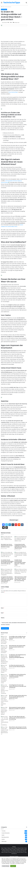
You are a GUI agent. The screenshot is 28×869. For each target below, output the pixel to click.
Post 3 (9, 848)
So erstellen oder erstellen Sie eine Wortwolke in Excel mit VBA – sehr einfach (17, 638)
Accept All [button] (13, 866)
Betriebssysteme (5, 837)
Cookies (16, 856)
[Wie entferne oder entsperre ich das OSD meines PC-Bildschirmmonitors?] (4, 775)
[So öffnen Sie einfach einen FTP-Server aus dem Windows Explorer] (4, 669)
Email (2, 612)
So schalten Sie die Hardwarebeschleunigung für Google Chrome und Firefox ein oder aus (7, 561)
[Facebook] (3, 524)
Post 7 (23, 848)
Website (2, 617)
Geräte (3, 839)
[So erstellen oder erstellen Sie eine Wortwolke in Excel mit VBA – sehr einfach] (4, 640)
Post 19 (16, 850)
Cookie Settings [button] (5, 866)
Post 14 (22, 849)
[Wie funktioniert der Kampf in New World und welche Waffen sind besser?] (4, 649)
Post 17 (8, 850)
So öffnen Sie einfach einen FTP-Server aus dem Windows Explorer (17, 666)
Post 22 (24, 850)
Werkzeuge (4, 841)
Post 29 (14, 853)
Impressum (12, 856)
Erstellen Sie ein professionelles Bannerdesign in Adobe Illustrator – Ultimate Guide (20, 562)
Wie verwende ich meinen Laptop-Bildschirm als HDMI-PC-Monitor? (17, 708)
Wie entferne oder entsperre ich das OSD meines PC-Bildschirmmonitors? (18, 727)
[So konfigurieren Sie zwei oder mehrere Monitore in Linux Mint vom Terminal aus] (4, 689)
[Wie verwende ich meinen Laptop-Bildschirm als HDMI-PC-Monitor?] (4, 711)
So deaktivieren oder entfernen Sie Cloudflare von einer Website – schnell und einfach (17, 676)
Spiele (3, 835)
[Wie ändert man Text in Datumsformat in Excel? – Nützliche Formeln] (7, 539)
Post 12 (14, 849)
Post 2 (6, 848)
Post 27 (22, 852)
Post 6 (19, 848)
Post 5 (16, 848)
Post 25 (14, 852)
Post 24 (10, 852)
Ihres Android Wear (13, 92)
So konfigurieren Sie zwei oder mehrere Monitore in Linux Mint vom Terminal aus (17, 686)
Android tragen (14, 520)
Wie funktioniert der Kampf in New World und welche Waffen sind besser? (17, 647)
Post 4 (12, 848)
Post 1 (2, 848)
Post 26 (18, 852)
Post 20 (20, 850)
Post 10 (7, 849)
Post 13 (18, 849)
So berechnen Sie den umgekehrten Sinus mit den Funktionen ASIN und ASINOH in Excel (20, 546)
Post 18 (12, 850)
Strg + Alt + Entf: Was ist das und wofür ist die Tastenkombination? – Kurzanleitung (17, 718)
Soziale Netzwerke (6, 833)
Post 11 (11, 849)
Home (3, 6)
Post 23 (6, 852)
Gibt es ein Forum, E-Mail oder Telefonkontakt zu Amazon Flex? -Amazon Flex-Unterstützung (20, 578)
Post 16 (5, 850)
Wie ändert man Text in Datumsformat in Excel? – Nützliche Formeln (7, 546)
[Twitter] (6, 524)
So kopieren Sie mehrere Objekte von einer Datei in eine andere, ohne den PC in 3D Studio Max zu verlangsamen (7, 579)
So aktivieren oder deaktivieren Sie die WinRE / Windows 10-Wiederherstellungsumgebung (17, 656)
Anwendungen (8, 6)
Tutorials (3, 830)
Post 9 (4, 849)
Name (2, 607)
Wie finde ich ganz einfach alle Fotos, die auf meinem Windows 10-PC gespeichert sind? (18, 697)
